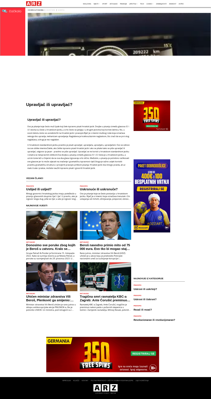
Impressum (66, 381)
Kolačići (76, 381)
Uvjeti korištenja (142, 381)
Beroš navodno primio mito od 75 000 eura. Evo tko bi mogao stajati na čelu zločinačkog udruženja (105, 247)
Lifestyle (132, 4)
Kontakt (85, 381)
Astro (181, 4)
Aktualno (114, 4)
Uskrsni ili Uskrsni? (145, 299)
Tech (142, 4)
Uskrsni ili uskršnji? (145, 289)
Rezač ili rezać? (143, 309)
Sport (104, 4)
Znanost (172, 4)
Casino (149, 4)
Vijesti (96, 4)
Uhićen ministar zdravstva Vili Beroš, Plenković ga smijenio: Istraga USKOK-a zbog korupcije (50, 298)
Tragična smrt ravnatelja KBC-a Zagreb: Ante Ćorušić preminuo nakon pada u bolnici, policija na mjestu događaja (104, 298)
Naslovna (87, 4)
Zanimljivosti (161, 4)
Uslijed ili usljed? (39, 189)
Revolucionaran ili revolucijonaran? (154, 320)
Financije (123, 4)
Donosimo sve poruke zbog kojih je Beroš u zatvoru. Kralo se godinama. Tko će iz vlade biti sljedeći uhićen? (50, 247)
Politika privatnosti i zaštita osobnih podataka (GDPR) (112, 381)
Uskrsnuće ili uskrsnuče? (99, 189)
